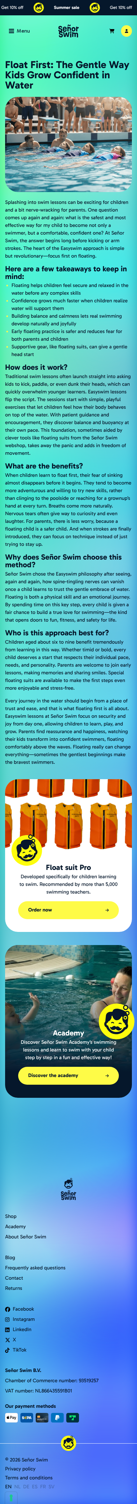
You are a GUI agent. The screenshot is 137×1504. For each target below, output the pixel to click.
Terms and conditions (29, 1478)
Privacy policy (20, 1469)
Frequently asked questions (35, 1268)
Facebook (23, 1309)
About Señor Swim (25, 1237)
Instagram (24, 1319)
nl (17, 1487)
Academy (15, 1227)
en (8, 1487)
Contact (14, 1278)
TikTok (19, 1350)
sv (51, 1487)
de (26, 1487)
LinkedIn (22, 1330)
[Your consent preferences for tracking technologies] (11, 1498)
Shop (11, 1216)
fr (43, 1487)
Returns (13, 1288)
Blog (10, 1258)
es (35, 1487)
